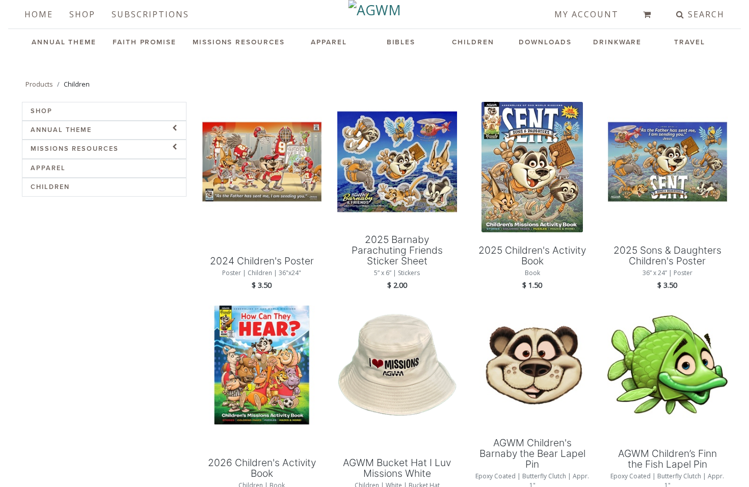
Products (39, 84)
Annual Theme (64, 42)
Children (473, 42)
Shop (82, 14)
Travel (689, 42)
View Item (261, 160)
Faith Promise (144, 42)
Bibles (401, 42)
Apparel (328, 42)
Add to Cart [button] (261, 195)
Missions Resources (239, 42)
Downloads (545, 42)
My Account (586, 14)
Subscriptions (150, 14)
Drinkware (617, 42)
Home (38, 14)
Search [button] (705, 14)
